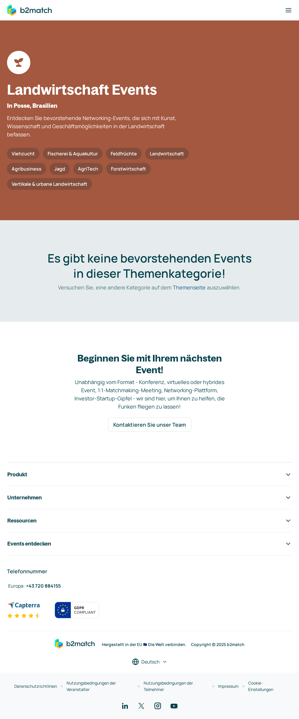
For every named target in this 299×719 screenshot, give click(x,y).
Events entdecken (29, 543)
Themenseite (189, 287)
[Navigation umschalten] (288, 10)
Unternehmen (24, 497)
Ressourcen (21, 520)
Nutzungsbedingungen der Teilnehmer (168, 686)
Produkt (17, 474)
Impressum (228, 686)
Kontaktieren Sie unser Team (149, 424)
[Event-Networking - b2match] (29, 10)
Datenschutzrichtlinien (35, 686)
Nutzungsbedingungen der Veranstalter (91, 686)
